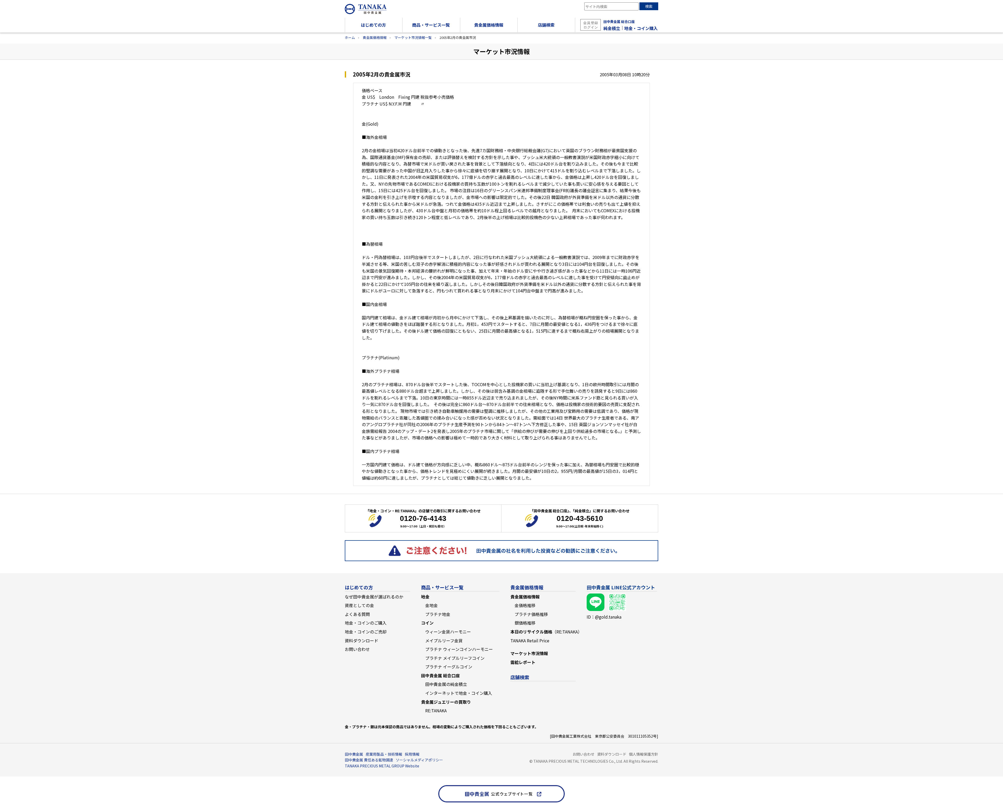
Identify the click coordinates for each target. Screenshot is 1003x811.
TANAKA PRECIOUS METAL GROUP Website (382, 765)
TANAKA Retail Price (529, 640)
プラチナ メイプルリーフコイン (455, 658)
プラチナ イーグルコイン (448, 666)
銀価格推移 (525, 623)
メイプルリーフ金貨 (444, 640)
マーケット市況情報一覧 (413, 37)
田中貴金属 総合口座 (619, 21)
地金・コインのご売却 (366, 631)
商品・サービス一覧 (442, 587)
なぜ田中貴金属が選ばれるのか (374, 596)
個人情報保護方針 (643, 754)
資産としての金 (359, 605)
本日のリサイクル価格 (546, 631)
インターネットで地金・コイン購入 (458, 693)
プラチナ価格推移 (531, 614)
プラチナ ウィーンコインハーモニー (459, 649)
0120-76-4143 (423, 518)
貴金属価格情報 (375, 37)
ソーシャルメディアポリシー (419, 759)
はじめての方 (359, 587)
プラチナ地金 (437, 614)
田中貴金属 (354, 754)
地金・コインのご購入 (366, 623)
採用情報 (412, 754)
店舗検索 (519, 677)
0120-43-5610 (580, 518)
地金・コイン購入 (641, 28)
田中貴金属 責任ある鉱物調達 (369, 759)
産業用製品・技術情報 (384, 754)
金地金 (431, 605)
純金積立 (611, 28)
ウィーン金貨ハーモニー (448, 631)
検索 (648, 6)
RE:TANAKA (436, 710)
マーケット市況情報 (529, 653)
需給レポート (522, 662)
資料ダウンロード (361, 640)
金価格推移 (525, 605)
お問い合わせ (357, 649)
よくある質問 (357, 614)
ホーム (350, 37)
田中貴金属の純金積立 (446, 684)
